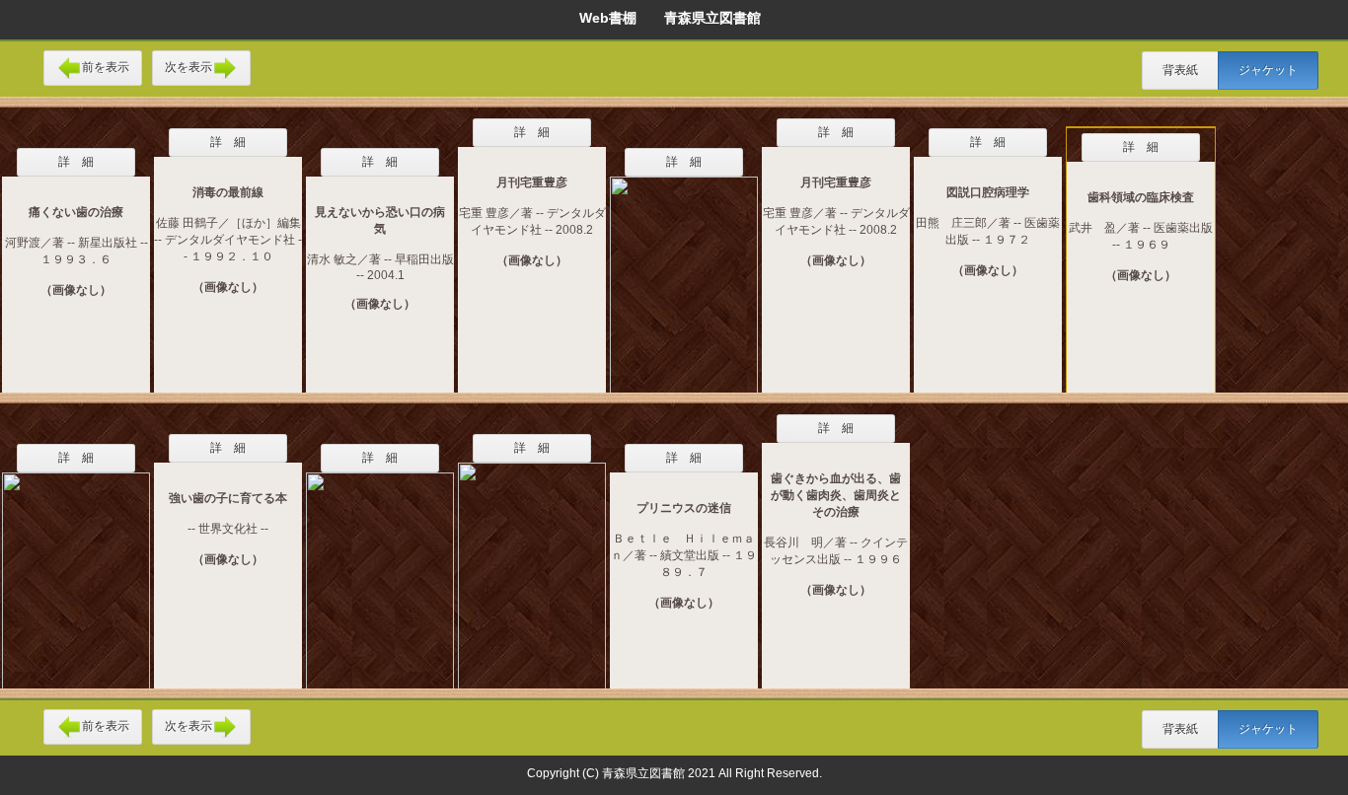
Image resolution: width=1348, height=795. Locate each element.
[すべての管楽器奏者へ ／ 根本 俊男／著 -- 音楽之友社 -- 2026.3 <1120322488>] (532, 563)
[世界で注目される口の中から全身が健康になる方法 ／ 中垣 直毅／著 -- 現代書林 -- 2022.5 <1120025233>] (380, 568)
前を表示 (105, 67)
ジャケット (1268, 70)
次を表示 (188, 67)
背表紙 (1180, 70)
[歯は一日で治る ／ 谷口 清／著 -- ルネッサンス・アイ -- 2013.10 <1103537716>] (76, 568)
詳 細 (76, 162)
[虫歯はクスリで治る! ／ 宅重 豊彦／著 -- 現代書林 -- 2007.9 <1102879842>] (684, 272)
